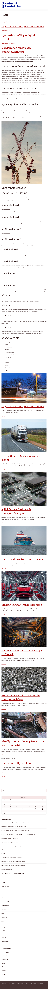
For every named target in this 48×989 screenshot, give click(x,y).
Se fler (3, 776)
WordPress (12, 985)
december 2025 (5, 886)
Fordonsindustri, (6, 43)
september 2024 (5, 894)
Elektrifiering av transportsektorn (22, 604)
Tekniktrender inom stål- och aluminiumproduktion (13, 873)
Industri (3, 945)
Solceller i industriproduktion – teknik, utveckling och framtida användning (18, 834)
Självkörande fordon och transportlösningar (12, 846)
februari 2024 (5, 897)
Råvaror (3, 967)
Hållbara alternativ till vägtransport (23, 559)
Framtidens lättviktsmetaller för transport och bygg (13, 861)
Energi (3, 934)
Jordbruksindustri (6, 952)
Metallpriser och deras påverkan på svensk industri (13, 865)
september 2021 (5, 905)
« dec (4, 797)
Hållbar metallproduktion (17, 763)
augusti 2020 (4, 917)
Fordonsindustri (6, 30)
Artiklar (3, 930)
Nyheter (3, 963)
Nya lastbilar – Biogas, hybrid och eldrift (11, 842)
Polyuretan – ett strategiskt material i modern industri (14, 826)
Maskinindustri (5, 956)
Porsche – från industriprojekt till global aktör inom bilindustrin (16, 830)
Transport (4, 21)
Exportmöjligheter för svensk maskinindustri (11, 877)
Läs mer (4, 416)
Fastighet (4, 937)
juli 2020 (3, 921)
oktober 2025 (5, 890)
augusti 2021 (4, 909)
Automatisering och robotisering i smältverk (12, 857)
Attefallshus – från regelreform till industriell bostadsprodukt (15, 822)
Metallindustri (5, 959)
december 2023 (5, 901)
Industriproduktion (6, 948)
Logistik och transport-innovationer (23, 26)
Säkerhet (4, 970)
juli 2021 (3, 913)
